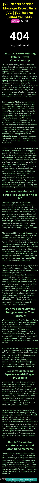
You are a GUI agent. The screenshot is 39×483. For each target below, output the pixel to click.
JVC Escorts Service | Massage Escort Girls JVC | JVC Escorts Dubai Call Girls (19, 10)
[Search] (22, 21)
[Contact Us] (26, 21)
